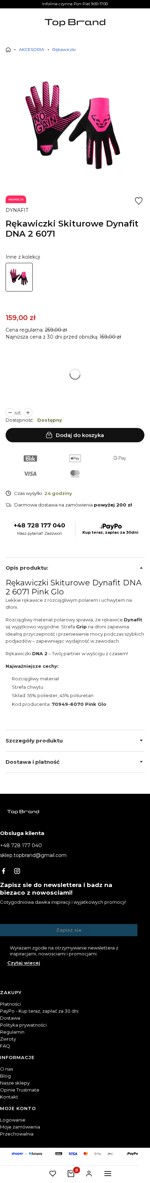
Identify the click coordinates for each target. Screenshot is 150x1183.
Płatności (10, 1004)
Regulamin (12, 1032)
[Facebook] (3, 870)
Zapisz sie (69, 930)
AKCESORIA (31, 49)
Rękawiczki (64, 49)
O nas (6, 1069)
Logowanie (12, 1120)
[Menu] (108, 1173)
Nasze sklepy (15, 1083)
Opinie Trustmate (19, 1090)
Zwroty (8, 1039)
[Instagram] (17, 870)
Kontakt (9, 1097)
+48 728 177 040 (39, 525)
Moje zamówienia (20, 1127)
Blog (5, 1076)
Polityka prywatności (23, 1025)
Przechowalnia (16, 1134)
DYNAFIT (17, 210)
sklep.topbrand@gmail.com (33, 855)
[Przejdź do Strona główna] (8, 49)
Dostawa (10, 1018)
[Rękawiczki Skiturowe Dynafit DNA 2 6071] (19, 277)
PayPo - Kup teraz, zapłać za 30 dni (39, 1011)
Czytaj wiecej (23, 963)
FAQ (5, 1046)
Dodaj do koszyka (80, 435)
